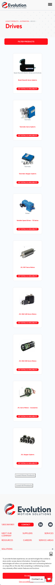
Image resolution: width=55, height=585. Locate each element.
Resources (7, 540)
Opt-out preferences (26, 582)
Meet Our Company (6, 534)
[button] (51, 553)
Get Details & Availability (27, 89)
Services (48, 533)
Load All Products (24, 485)
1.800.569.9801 (8, 524)
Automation (24, 21)
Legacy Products (11, 21)
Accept (27, 575)
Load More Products (25, 475)
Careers (27, 540)
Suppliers (27, 533)
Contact (25, 525)
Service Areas (46, 540)
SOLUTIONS (7, 549)
